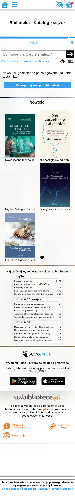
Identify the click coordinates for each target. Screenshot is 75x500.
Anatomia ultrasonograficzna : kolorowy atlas (34, 314)
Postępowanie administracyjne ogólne (31, 291)
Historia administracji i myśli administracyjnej (34, 294)
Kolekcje (44, 61)
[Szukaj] (70, 54)
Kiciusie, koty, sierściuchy (25, 310)
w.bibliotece (36, 409)
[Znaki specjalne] (71, 61)
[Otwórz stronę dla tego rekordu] (21, 136)
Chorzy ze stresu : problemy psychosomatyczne (36, 340)
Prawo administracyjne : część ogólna (31, 284)
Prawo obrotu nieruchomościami (29, 304)
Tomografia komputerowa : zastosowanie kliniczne (37, 317)
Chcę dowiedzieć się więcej (19, 488)
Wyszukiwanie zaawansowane (20, 61)
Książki (34, 42)
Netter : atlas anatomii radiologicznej (31, 337)
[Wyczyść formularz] (62, 61)
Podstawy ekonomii (23, 281)
